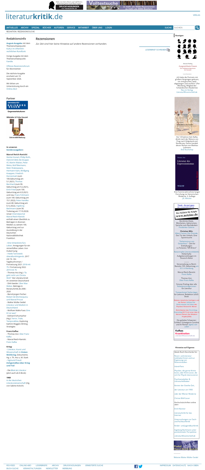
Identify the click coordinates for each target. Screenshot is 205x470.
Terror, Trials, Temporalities (14, 319)
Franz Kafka (11, 342)
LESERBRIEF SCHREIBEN (156, 49)
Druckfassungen (72, 465)
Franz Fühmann (22, 195)
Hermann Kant (13, 170)
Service (71, 27)
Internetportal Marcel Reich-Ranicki (15, 215)
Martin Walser (15, 162)
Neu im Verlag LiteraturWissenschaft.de (186, 91)
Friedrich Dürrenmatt (14, 174)
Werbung (67, 468)
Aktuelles (12, 27)
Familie (9, 61)
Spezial (36, 27)
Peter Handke (22, 200)
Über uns (97, 27)
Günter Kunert (12, 157)
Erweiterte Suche (94, 465)
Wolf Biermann (19, 165)
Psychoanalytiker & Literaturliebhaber (182, 380)
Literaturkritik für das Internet (183, 414)
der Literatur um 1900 (183, 389)
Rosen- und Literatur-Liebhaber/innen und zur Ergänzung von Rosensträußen (184, 359)
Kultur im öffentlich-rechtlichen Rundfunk (16, 50)
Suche (168, 27)
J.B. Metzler (187, 198)
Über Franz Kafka (186, 280)
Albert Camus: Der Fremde (186, 233)
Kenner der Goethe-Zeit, (184, 385)
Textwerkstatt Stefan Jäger (187, 292)
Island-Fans (179, 366)
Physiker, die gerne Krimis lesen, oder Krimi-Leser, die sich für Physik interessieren (186, 372)
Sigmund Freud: (18, 363)
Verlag (196, 15)
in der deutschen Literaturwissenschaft (16, 381)
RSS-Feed (10, 465)
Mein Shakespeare (14, 168)
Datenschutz (179, 465)
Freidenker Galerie (186, 227)
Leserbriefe (41, 465)
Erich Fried (11, 189)
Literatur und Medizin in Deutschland (17, 306)
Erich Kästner (179, 408)
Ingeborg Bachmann (15, 207)
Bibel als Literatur (18, 370)
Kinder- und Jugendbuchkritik (186, 425)
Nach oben (193, 465)
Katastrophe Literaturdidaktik (186, 251)
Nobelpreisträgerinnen (186, 286)
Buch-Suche (12, 468)
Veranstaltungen (32, 468)
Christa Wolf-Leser (182, 398)
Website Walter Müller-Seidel (186, 457)
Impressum (165, 465)
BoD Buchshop (187, 149)
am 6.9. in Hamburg (189, 267)
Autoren (59, 27)
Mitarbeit (83, 27)
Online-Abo (11, 88)
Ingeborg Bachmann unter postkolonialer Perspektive (185, 431)
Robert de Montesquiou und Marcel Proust (17, 298)
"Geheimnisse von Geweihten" (186, 242)
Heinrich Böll (12, 159)
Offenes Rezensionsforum (18, 66)
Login (108, 27)
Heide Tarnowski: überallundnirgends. (15, 255)
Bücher (47, 27)
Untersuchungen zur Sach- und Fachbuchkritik (185, 420)
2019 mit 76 (11, 269)
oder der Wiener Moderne (185, 394)
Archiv (25, 27)
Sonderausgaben (14, 149)
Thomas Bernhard (14, 182)
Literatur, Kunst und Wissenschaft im (17, 352)
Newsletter (52, 468)
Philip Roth (25, 157)
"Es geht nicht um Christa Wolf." (16, 275)
